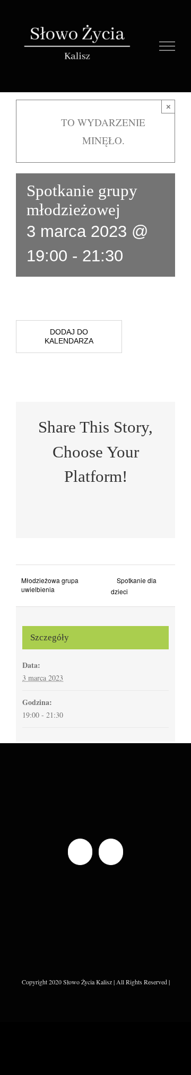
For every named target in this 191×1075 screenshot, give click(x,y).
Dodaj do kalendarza (69, 336)
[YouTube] (111, 852)
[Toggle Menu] (167, 46)
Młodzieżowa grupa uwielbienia (50, 585)
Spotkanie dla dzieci (134, 586)
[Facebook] (80, 852)
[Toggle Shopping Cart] (144, 46)
